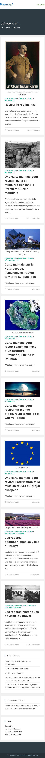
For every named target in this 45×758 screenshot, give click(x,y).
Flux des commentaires (13, 732)
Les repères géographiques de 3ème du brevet (22, 541)
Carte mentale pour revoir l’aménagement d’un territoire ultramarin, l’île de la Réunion (20, 351)
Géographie (10, 260)
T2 (17, 260)
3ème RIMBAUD (11, 99)
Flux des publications (12, 729)
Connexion (8, 726)
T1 (14, 100)
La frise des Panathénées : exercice (22, 709)
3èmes (30, 99)
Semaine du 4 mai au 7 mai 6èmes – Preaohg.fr (22, 706)
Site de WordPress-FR (13, 734)
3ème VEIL (17, 28)
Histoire (8, 100)
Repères (20, 533)
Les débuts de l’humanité (14, 673)
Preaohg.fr (7, 4)
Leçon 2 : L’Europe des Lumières (17, 669)
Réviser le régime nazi (20, 104)
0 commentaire (13, 130)
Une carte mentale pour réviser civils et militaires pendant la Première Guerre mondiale (21, 185)
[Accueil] (2, 28)
